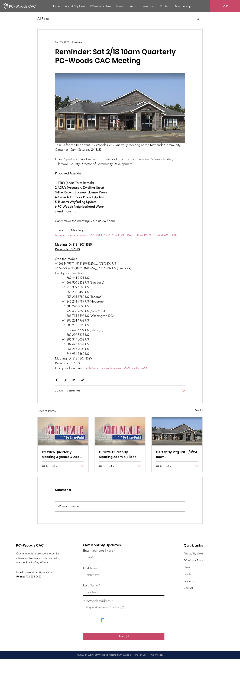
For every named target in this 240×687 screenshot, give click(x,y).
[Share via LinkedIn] (74, 379)
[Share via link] (82, 379)
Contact (188, 587)
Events (187, 574)
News (187, 567)
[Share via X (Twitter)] (65, 379)
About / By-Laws (193, 553)
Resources (189, 581)
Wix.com (127, 654)
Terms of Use (140, 654)
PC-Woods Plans (193, 560)
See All (199, 410)
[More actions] (183, 42)
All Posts (43, 19)
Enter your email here (98, 550)
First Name (90, 568)
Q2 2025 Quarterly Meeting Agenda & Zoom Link (62, 454)
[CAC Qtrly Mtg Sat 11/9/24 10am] (177, 431)
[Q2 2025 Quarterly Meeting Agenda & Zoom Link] (63, 431)
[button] (198, 18)
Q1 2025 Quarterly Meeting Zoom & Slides (117, 454)
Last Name (90, 585)
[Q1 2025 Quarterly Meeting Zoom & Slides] (120, 431)
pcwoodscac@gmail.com (38, 572)
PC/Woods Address (97, 600)
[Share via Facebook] (56, 379)
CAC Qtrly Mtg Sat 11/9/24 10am (176, 454)
